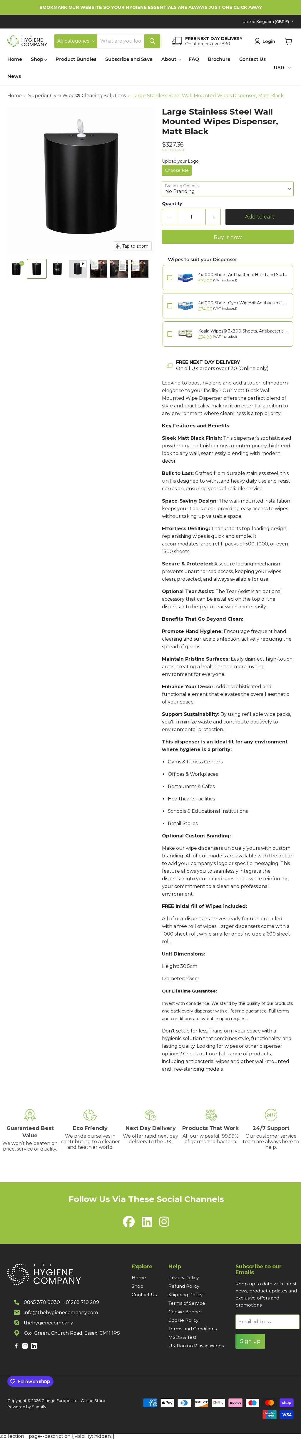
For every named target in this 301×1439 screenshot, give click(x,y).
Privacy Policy (183, 1277)
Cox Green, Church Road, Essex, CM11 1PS (72, 1333)
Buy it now (228, 237)
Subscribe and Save (129, 59)
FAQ (194, 59)
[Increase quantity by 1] (213, 217)
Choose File (177, 170)
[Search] (152, 41)
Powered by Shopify (26, 1406)
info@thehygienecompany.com (61, 1312)
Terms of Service (186, 1303)
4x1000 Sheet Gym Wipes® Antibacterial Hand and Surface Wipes (243, 302)
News (14, 76)
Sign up (250, 1341)
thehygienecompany (48, 1323)
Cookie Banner (185, 1311)
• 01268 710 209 (81, 1302)
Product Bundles (76, 59)
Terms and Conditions (192, 1328)
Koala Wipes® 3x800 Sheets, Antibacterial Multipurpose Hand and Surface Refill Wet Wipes (243, 331)
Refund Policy (183, 1286)
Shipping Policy (185, 1294)
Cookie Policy (183, 1320)
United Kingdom (266, 21)
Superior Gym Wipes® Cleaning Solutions (77, 95)
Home (14, 59)
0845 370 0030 (42, 1302)
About (169, 59)
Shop (37, 59)
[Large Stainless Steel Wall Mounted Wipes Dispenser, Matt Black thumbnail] (77, 268)
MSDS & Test (182, 1337)
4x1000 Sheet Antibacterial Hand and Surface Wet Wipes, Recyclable (243, 274)
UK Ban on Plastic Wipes (196, 1346)
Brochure (219, 59)
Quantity (172, 203)
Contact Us (252, 59)
